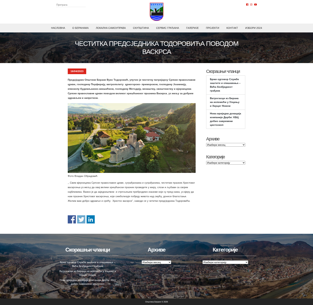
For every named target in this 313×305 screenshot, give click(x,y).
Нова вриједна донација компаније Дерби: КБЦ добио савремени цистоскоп (225, 119)
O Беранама (80, 27)
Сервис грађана (167, 27)
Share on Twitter (81, 219)
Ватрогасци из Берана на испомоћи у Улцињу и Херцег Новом (224, 102)
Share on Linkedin (91, 219)
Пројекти (212, 27)
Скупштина (141, 27)
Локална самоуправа (111, 27)
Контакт (232, 27)
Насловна (58, 27)
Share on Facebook (72, 219)
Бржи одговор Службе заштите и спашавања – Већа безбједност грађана (225, 85)
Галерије (192, 27)
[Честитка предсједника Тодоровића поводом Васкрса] (132, 138)
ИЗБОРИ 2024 (253, 27)
